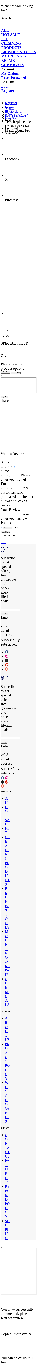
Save (8, 532)
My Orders (10, 73)
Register (7, 91)
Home (9, 117)
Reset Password (13, 78)
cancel (3, 532)
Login (5, 86)
